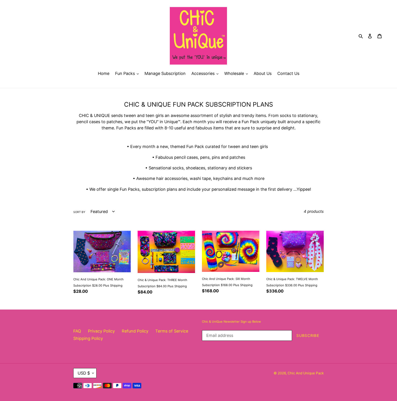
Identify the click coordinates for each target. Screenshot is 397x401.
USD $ (84, 373)
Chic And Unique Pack (306, 373)
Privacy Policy (101, 331)
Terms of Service (171, 331)
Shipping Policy (88, 338)
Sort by (79, 212)
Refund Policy (135, 331)
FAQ (77, 331)
